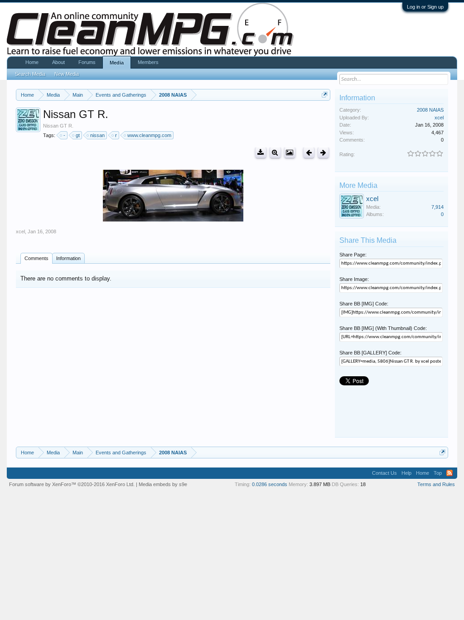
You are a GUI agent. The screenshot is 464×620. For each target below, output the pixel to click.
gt (78, 135)
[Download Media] (260, 152)
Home (32, 62)
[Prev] (308, 152)
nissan (97, 135)
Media (117, 62)
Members (148, 62)
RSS (449, 473)
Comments (36, 258)
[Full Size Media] (275, 152)
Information (68, 258)
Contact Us (384, 473)
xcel (20, 231)
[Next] (323, 152)
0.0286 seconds (269, 484)
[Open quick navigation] (325, 95)
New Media (66, 74)
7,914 (437, 207)
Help (406, 473)
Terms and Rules (436, 484)
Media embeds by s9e (163, 484)
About (58, 62)
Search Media (30, 74)
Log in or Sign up (425, 7)
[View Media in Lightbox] (289, 152)
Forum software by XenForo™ (72, 484)
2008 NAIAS (430, 110)
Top (438, 473)
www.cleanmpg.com (149, 135)
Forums (87, 62)
